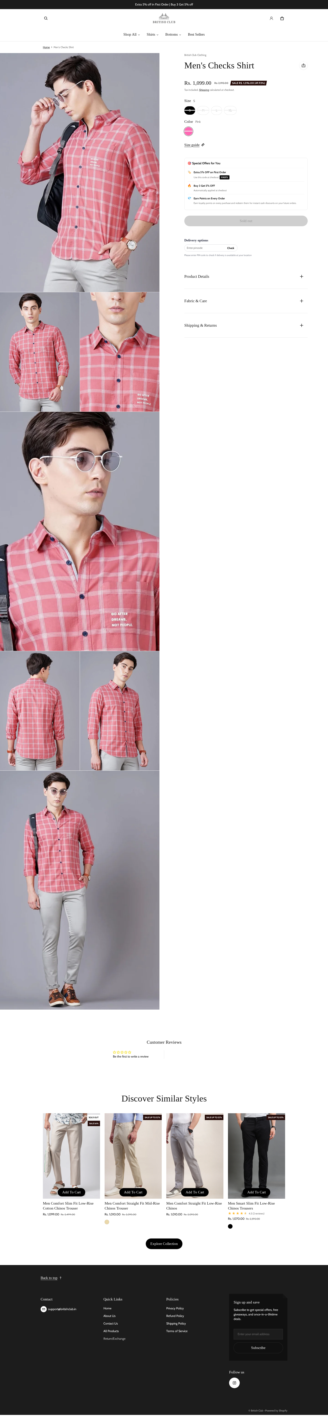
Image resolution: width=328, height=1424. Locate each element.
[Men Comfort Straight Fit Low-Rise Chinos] (194, 1156)
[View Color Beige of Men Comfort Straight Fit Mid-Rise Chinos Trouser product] (107, 1222)
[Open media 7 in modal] (120, 710)
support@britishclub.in (62, 1309)
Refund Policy (175, 1316)
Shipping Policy (176, 1323)
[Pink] (188, 131)
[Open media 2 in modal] (80, 172)
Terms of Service (177, 1331)
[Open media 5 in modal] (80, 531)
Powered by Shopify (276, 1410)
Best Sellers (196, 34)
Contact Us (110, 1323)
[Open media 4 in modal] (120, 352)
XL (230, 110)
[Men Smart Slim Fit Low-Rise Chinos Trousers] (256, 1156)
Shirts (151, 34)
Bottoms (171, 34)
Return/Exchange (114, 1338)
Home (46, 47)
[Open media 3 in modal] (40, 352)
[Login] (271, 18)
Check (230, 248)
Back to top (49, 1278)
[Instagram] (234, 1383)
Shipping (204, 89)
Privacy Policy (175, 1308)
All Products (111, 1331)
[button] (46, 18)
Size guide (191, 145)
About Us (109, 1316)
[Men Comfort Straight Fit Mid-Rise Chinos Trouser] (133, 1156)
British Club (257, 1410)
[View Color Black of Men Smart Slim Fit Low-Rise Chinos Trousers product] (230, 1226)
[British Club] (164, 18)
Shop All (129, 34)
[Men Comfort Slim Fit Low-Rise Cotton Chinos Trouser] (71, 1156)
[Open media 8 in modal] (80, 890)
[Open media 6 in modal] (40, 710)
